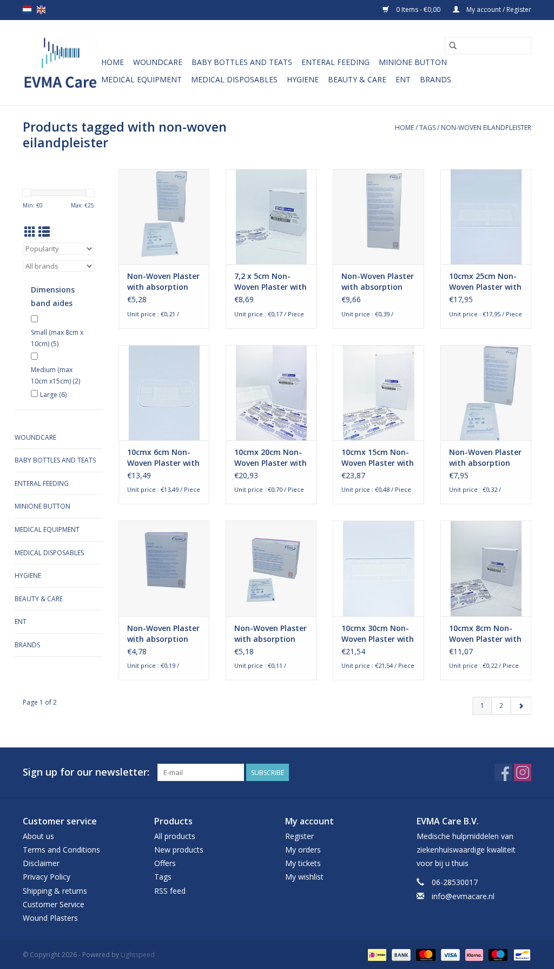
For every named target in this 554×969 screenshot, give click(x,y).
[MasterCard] (424, 954)
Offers (165, 863)
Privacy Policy (46, 877)
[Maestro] (497, 954)
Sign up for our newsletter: (86, 772)
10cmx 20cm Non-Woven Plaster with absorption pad (270, 458)
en (41, 9)
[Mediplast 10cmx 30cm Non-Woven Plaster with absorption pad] (378, 568)
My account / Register (498, 9)
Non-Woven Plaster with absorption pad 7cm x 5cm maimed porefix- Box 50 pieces (270, 634)
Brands (435, 79)
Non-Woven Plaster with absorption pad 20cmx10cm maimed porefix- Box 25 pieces (485, 458)
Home (112, 62)
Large (53, 394)
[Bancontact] (520, 954)
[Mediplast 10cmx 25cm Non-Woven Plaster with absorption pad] (485, 216)
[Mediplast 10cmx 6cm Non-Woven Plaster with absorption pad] (163, 392)
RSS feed (170, 891)
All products (174, 836)
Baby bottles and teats (242, 62)
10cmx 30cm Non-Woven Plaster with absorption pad (377, 634)
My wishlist (304, 877)
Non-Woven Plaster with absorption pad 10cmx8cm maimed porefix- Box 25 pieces (163, 634)
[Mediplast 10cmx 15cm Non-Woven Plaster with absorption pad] (378, 392)
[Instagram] (522, 772)
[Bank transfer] (400, 954)
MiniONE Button (413, 62)
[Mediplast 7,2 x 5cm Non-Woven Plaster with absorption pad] (271, 216)
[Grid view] (30, 231)
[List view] (44, 231)
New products (178, 849)
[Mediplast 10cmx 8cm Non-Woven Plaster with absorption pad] (485, 568)
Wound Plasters (50, 918)
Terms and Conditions (61, 849)
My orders (303, 849)
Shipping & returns (55, 891)
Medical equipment (141, 79)
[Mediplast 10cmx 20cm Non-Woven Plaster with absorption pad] (271, 392)
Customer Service (53, 904)
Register (299, 836)
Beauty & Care (357, 79)
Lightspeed (138, 954)
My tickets (303, 863)
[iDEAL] (376, 954)
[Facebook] (503, 772)
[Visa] (449, 954)
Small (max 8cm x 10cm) (57, 338)
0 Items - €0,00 (418, 9)
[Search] (453, 45)
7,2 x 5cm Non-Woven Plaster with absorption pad (270, 281)
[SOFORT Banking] (473, 954)
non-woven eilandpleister (486, 127)
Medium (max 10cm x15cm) (55, 375)
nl (27, 9)
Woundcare (157, 62)
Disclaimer (41, 863)
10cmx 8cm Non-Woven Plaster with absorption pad (485, 634)
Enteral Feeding (335, 62)
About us (38, 836)
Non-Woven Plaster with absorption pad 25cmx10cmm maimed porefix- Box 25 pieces (377, 281)
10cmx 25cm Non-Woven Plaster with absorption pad (485, 281)
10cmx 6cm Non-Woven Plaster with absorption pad (163, 458)
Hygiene (303, 79)
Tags (427, 127)
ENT (403, 79)
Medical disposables (234, 79)
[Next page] (521, 705)
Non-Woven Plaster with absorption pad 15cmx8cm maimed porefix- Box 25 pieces (163, 281)
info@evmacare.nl (463, 896)
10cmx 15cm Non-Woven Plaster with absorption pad (377, 458)
